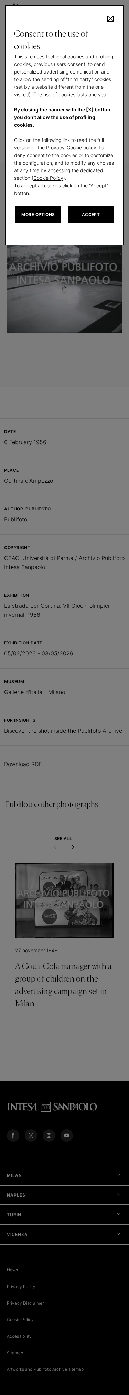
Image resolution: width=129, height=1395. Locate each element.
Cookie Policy (48, 178)
